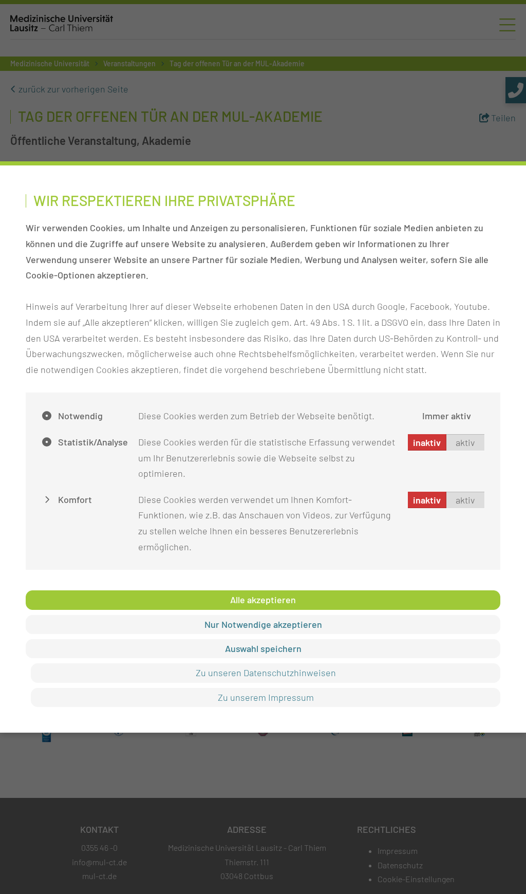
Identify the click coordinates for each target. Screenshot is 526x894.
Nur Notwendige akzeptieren (263, 624)
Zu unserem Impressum (266, 697)
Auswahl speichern (263, 648)
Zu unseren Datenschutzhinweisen (266, 672)
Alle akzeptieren (263, 599)
